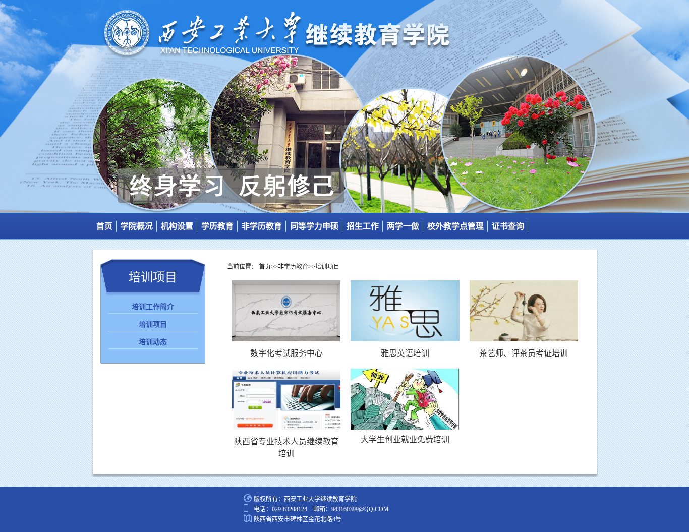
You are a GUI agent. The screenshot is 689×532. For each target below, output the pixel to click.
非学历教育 (262, 226)
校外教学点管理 (455, 226)
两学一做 (403, 226)
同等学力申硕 (314, 226)
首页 (104, 226)
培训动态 (153, 342)
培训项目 (153, 324)
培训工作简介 (153, 307)
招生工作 (363, 226)
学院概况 (137, 226)
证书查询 (508, 226)
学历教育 (217, 226)
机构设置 (177, 226)
